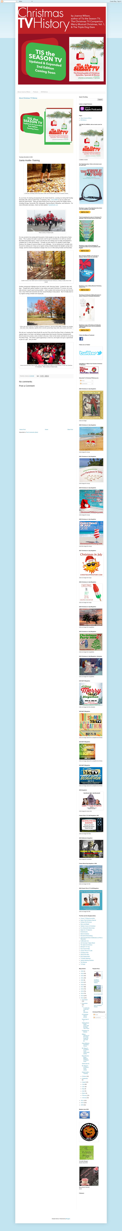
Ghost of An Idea (85, 954)
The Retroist (84, 962)
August (84, 1082)
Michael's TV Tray (85, 946)
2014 (82, 993)
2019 (82, 982)
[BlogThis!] (42, 376)
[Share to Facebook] (46, 376)
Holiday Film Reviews (86, 922)
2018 (82, 984)
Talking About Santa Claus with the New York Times (85, 1025)
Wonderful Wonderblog (87, 935)
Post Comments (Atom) (32, 432)
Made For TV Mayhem (86, 930)
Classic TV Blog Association (88, 918)
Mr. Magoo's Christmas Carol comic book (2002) (85, 1051)
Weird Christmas (85, 934)
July (83, 1084)
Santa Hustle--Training (85, 1073)
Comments (84, 383)
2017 (82, 986)
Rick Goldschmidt (85, 956)
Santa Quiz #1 (85, 1063)
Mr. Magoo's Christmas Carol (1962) (85, 1068)
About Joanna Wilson (24, 92)
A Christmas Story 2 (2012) (85, 1016)
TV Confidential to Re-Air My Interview (85, 1009)
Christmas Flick (84, 952)
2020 (82, 980)
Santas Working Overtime (87, 960)
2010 (82, 1102)
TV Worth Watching (85, 958)
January (84, 1097)
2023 (82, 973)
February (84, 1095)
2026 (82, 971)
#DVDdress (44, 92)
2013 (82, 995)
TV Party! (83, 964)
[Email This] (41, 376)
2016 (82, 989)
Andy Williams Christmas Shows (85, 1045)
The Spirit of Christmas (86, 945)
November (85, 1003)
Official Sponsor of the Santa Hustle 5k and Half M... (85, 1038)
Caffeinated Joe (85, 941)
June (83, 1086)
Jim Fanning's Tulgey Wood (88, 943)
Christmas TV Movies (85, 1031)
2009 (82, 1105)
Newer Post (23, 429)
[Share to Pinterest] (48, 376)
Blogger (68, 1218)
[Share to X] (44, 376)
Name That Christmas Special (88, 920)
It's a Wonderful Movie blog (87, 928)
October (84, 1076)
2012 (82, 998)
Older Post (70, 429)
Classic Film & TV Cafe (86, 950)
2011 (82, 1100)
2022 (82, 975)
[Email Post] (37, 376)
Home (46, 429)
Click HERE (54, 199)
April (83, 1091)
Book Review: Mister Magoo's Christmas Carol (85, 1058)
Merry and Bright (85, 924)
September (85, 1078)
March (84, 1093)
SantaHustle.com (53, 205)
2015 (82, 991)
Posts (82, 380)
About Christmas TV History (28, 98)
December (85, 999)
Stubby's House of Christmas (88, 926)
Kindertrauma (84, 932)
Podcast (35, 92)
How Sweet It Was (85, 948)
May (83, 1088)
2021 (82, 978)
